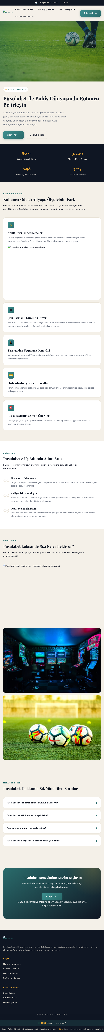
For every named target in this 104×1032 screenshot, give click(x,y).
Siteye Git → (90, 13)
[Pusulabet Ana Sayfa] (8, 13)
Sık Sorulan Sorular (24, 16)
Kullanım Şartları (10, 1002)
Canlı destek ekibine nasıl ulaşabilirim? (27, 815)
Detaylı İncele (37, 135)
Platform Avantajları (24, 9)
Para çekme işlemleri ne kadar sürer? (26, 828)
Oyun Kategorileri (67, 9)
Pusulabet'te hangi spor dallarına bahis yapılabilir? (34, 840)
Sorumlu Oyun (9, 993)
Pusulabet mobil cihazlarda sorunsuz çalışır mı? (32, 802)
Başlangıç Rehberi (46, 9)
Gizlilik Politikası (10, 997)
